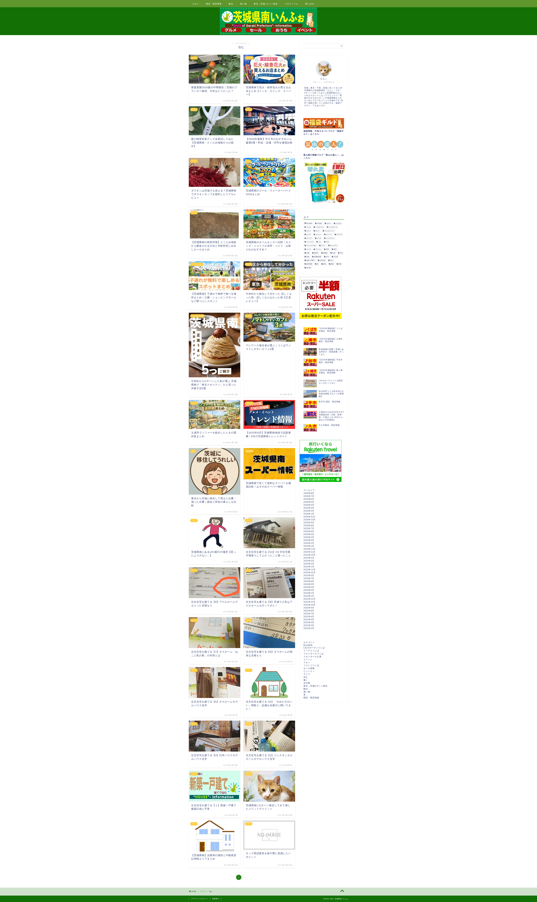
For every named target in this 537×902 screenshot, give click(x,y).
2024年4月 (308, 558)
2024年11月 (309, 552)
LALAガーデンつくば (314, 648)
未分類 (306, 683)
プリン (323, 245)
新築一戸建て (310, 260)
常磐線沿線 (317, 256)
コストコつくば (311, 665)
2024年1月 (308, 566)
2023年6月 (308, 581)
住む (305, 677)
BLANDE (309, 223)
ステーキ (339, 234)
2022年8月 (308, 610)
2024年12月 (309, 549)
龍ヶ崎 (308, 268)
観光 (231, 4)
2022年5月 (308, 619)
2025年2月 (308, 543)
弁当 (327, 256)
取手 (335, 249)
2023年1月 (308, 596)
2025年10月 (309, 519)
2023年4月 (308, 587)
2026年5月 (308, 502)
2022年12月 (309, 599)
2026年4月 (308, 505)
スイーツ (329, 234)
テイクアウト (330, 238)
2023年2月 (308, 593)
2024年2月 (308, 563)
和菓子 (316, 253)
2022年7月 (308, 613)
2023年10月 (309, 572)
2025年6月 (308, 531)
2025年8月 (308, 525)
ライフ (306, 674)
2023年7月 (308, 578)
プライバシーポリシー (199, 898)
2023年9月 (308, 575)
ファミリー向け (311, 245)
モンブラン (333, 245)
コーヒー (318, 234)
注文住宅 (322, 260)
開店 (332, 264)
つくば (308, 227)
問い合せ (309, 4)
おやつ (329, 223)
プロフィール (291, 4)
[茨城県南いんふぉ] (268, 34)
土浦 (333, 253)
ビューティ (309, 671)
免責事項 (215, 898)
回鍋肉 (325, 253)
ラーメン (318, 249)
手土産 (336, 256)
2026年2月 (308, 511)
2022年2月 (308, 628)
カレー (317, 231)
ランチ (308, 249)
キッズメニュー (329, 231)
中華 (327, 249)
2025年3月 (308, 540)
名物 (307, 253)
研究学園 (309, 264)
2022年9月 (308, 608)
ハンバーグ (309, 242)
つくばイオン (319, 227)
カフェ (308, 231)
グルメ (195, 4)
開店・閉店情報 (214, 4)
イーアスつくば (311, 650)
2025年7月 (308, 528)
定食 (307, 256)
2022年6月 (308, 616)
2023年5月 (308, 584)
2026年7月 (308, 496)
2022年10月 (309, 605)
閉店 (324, 264)
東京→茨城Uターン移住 (266, 4)
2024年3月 (308, 561)
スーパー (309, 238)
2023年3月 (308, 590)
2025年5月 (308, 534)
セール (319, 238)
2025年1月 (308, 546)
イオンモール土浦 (312, 656)
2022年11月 (309, 602)
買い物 (243, 4)
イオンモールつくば (313, 653)
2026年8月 (308, 493)
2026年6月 (308, 499)
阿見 (340, 264)
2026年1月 (308, 514)
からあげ (338, 223)
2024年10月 (309, 555)
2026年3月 (308, 508)
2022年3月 (308, 625)
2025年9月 (308, 522)
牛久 (331, 260)
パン (319, 242)
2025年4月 (308, 537)
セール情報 (309, 668)
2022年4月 (308, 622)
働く (305, 680)
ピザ (327, 242)
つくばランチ (333, 227)
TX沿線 (319, 223)
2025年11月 (309, 516)
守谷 (341, 253)
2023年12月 (309, 569)
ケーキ (308, 234)
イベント (307, 659)
